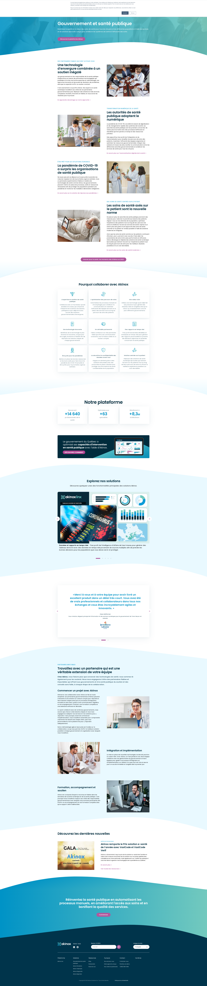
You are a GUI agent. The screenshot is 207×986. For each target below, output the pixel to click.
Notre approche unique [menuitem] (110, 964)
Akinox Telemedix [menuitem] (77, 968)
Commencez (103, 915)
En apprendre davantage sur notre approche (73, 100)
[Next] (149, 519)
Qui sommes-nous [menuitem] (109, 961)
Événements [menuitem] (92, 964)
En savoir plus (105, 865)
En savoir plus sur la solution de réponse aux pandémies (77, 193)
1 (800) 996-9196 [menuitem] (124, 966)
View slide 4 (108, 558)
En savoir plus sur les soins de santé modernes (123, 250)
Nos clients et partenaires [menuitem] (111, 966)
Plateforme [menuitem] (61, 958)
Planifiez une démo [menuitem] (125, 964)
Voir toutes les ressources (110, 869)
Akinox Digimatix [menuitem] (77, 974)
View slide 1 (98, 558)
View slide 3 (105, 558)
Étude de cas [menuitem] (92, 966)
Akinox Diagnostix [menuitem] (77, 971)
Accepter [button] (125, 13)
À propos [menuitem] (107, 958)
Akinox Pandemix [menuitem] (77, 966)
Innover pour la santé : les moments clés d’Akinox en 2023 (103, 259)
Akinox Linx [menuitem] (60, 961)
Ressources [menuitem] (92, 958)
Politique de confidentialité (121, 980)
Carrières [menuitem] (138, 958)
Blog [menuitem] (90, 961)
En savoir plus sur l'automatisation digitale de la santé (126, 153)
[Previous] (57, 519)
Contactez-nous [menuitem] (124, 961)
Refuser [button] (133, 13)
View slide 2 (102, 558)
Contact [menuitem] (122, 958)
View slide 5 (110, 558)
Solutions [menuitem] (76, 958)
